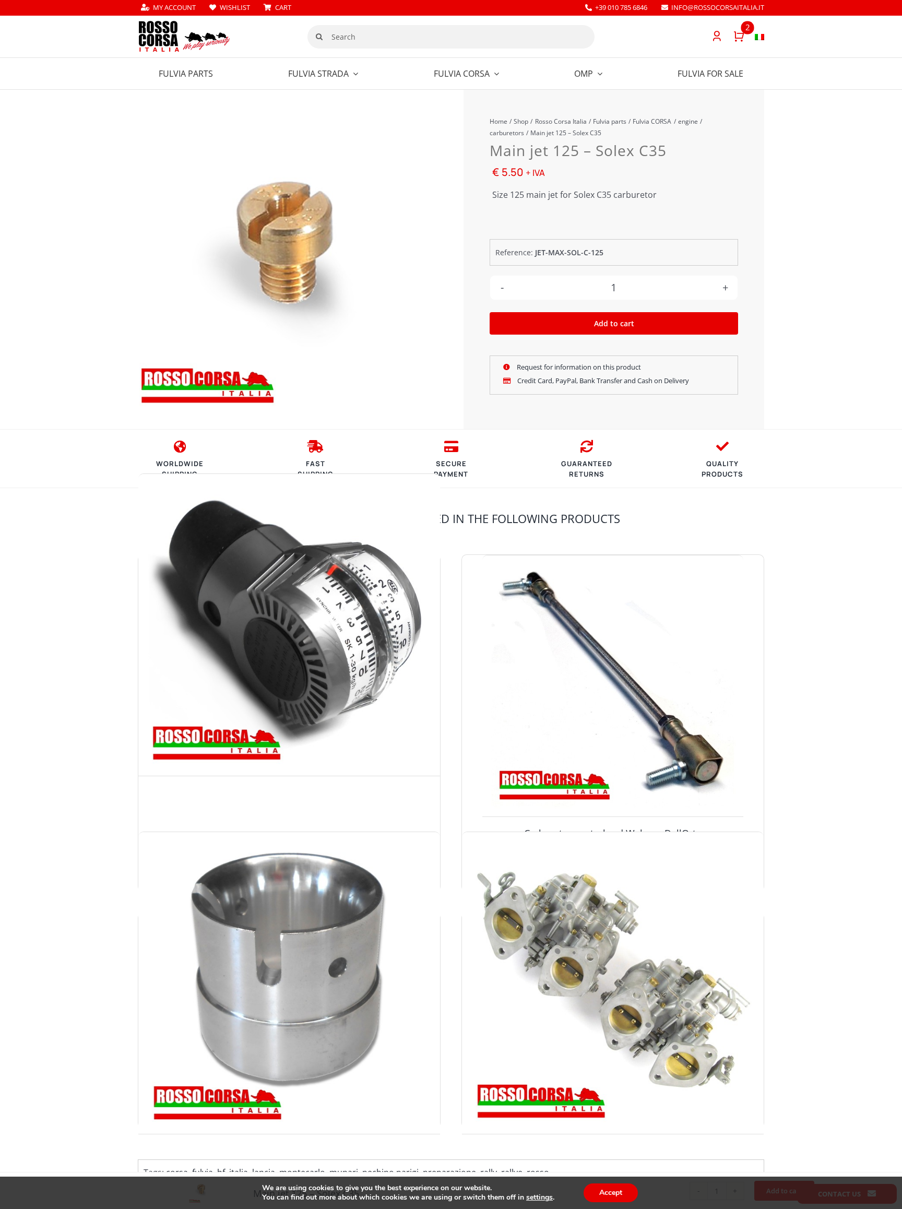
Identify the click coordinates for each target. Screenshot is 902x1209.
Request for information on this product (578, 367)
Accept (610, 1193)
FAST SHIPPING (316, 469)
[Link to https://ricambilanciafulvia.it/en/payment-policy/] (451, 446)
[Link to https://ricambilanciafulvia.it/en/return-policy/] (586, 446)
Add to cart (614, 323)
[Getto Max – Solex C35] (281, 262)
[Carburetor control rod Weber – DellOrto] (613, 686)
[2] (733, 36)
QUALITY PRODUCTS (722, 469)
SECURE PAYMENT (451, 469)
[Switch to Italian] (754, 36)
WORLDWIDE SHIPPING (180, 469)
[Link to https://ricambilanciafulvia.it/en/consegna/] (180, 446)
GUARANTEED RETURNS (586, 469)
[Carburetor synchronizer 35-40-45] (289, 625)
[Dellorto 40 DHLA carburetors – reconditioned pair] (613, 983)
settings (539, 1197)
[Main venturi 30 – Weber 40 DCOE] (289, 983)
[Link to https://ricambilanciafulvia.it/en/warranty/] (722, 446)
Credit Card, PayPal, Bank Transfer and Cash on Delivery (602, 380)
